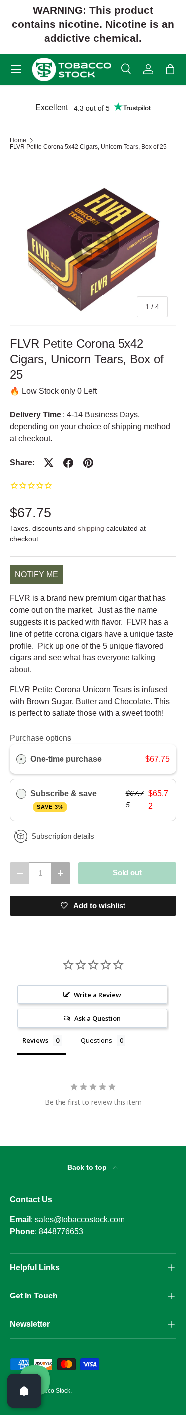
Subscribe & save (64, 799)
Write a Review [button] (97, 994)
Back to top (88, 1167)
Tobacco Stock (50, 1390)
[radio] (21, 759)
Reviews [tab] (35, 1040)
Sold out (127, 873)
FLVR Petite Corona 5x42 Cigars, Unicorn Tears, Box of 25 (88, 147)
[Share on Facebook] (68, 462)
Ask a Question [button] (97, 1018)
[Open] (24, 1391)
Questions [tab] (96, 1040)
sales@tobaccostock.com (79, 1219)
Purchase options (40, 738)
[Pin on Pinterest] (88, 462)
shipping (91, 528)
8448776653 (61, 1231)
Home (18, 140)
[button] (170, 69)
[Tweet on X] (49, 462)
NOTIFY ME (36, 574)
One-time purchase (66, 759)
